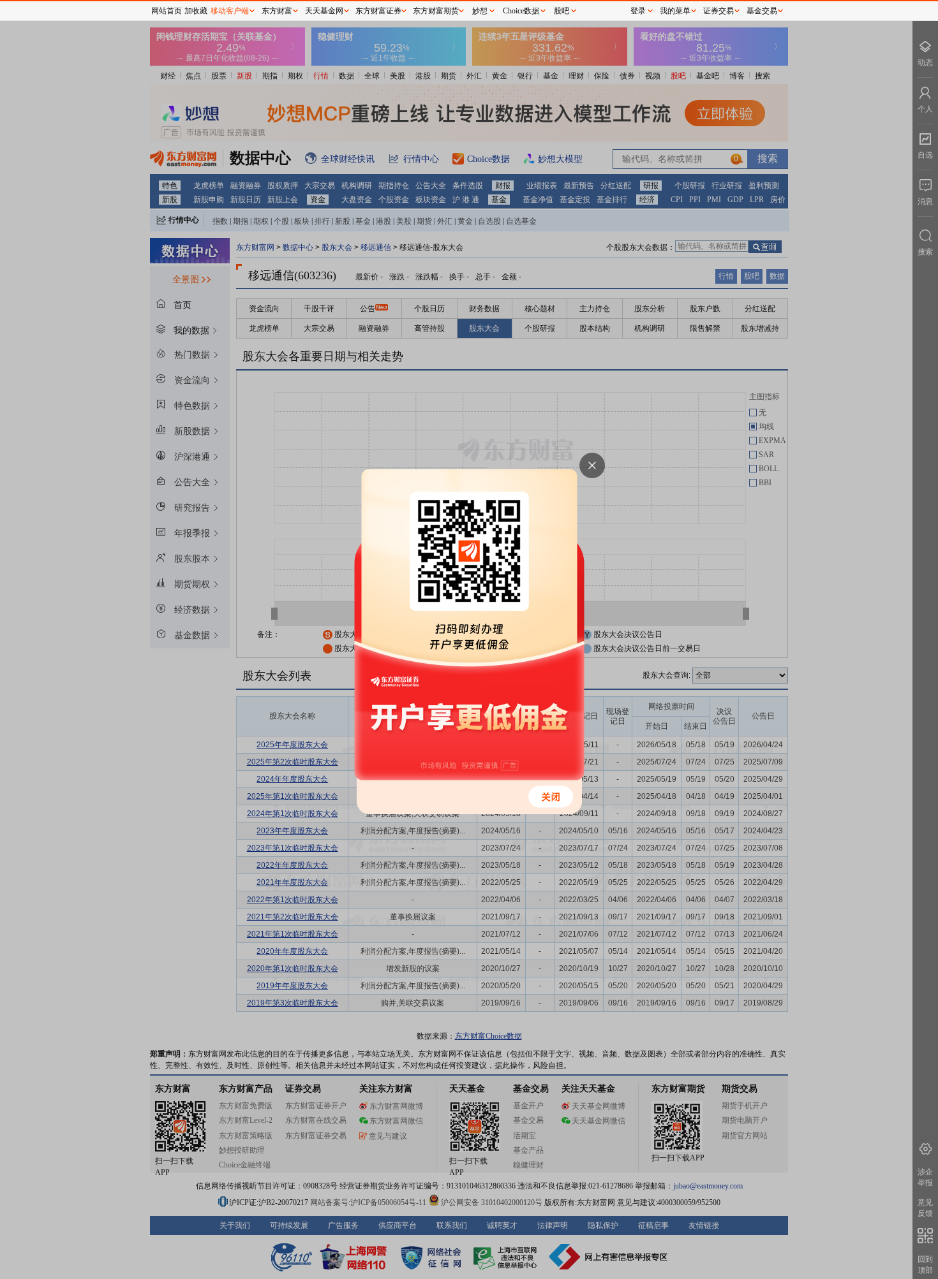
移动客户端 (230, 10)
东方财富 (277, 10)
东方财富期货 (436, 10)
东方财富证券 (378, 10)
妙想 (480, 10)
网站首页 (166, 10)
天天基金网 (324, 10)
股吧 (561, 10)
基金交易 (762, 10)
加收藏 (195, 10)
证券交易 (718, 10)
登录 (638, 10)
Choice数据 (521, 10)
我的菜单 (675, 10)
